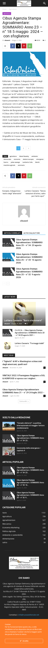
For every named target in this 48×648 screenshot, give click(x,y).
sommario (21, 165)
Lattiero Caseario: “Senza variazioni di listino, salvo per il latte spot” (35, 193)
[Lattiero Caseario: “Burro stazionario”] (24, 314)
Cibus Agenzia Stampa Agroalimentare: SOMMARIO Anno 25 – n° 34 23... (30, 438)
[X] (18, 45)
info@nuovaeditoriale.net (28, 615)
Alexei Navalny (24, 156)
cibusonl (7, 40)
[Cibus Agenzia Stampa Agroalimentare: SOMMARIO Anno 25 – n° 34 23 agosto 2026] (8, 242)
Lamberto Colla (27, 162)
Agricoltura (13, 9)
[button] (4, 3)
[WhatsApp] (29, 45)
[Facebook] (12, 45)
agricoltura (13, 156)
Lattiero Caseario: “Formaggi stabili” (30, 343)
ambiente (35, 156)
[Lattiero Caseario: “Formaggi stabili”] (7, 346)
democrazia (7, 159)
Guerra (6, 162)
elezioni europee (28, 159)
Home (4, 9)
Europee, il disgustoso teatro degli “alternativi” (12, 192)
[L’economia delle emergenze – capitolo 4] (8, 451)
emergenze (39, 159)
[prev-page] (4, 283)
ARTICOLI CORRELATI (12, 233)
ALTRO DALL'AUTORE (32, 233)
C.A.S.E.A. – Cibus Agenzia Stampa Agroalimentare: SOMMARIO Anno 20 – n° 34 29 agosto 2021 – (29, 332)
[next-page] (7, 283)
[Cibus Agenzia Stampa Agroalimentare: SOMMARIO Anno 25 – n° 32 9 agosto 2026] (8, 271)
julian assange (15, 162)
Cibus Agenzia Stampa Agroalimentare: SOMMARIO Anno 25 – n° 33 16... (30, 482)
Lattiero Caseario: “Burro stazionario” (23, 320)
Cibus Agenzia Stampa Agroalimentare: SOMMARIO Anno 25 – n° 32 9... (30, 495)
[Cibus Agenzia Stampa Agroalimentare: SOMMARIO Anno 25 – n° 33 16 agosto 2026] (8, 257)
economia (17, 159)
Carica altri (23, 401)
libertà (37, 162)
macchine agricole (9, 165)
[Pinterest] (24, 45)
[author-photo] (24, 217)
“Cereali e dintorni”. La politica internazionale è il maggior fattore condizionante (30, 425)
